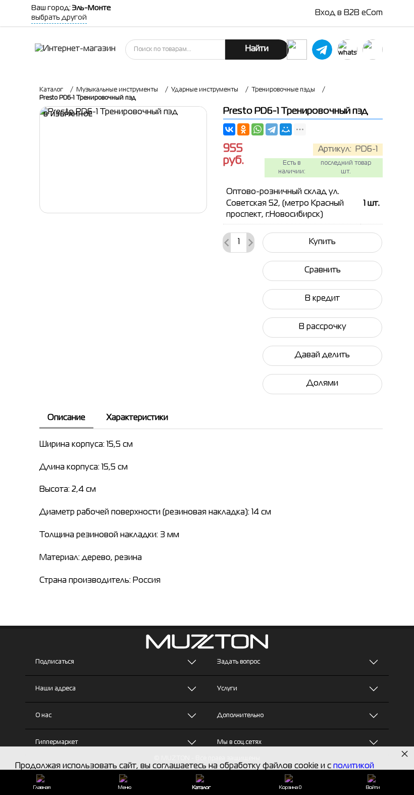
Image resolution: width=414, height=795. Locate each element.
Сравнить (322, 270)
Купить (322, 242)
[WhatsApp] (257, 129)
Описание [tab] (66, 418)
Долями (322, 383)
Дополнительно (240, 715)
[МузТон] (75, 49)
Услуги (227, 688)
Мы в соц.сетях (239, 742)
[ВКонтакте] (229, 129)
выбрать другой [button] (59, 18)
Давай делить (322, 355)
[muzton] (297, 49)
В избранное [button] (68, 114)
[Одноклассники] (243, 129)
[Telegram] (272, 129)
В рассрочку (322, 327)
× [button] (404, 753)
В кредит (322, 298)
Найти (257, 49)
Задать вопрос (238, 662)
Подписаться (54, 662)
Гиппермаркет (56, 742)
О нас (43, 715)
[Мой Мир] (286, 129)
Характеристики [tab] (137, 418)
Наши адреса (55, 688)
